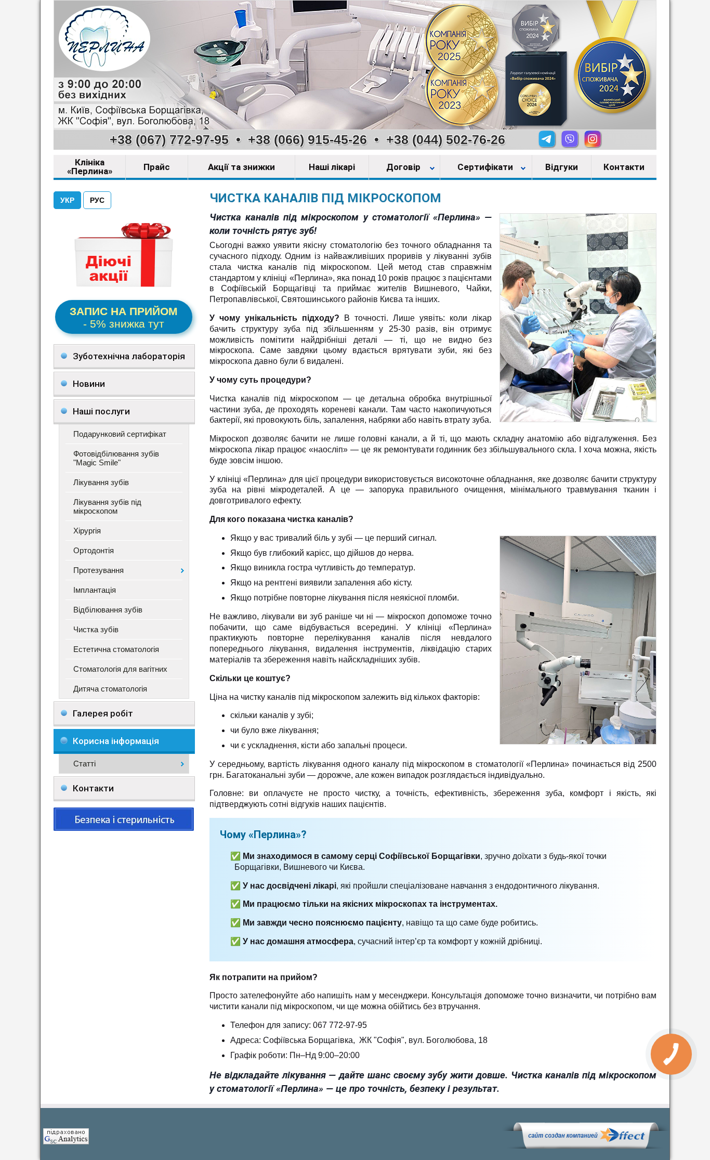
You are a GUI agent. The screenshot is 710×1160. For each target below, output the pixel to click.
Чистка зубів (96, 629)
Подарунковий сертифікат (119, 433)
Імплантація (94, 589)
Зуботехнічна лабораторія (129, 356)
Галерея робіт (103, 713)
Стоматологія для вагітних (120, 668)
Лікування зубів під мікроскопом (107, 506)
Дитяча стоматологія (110, 688)
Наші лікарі (332, 167)
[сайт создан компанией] (585, 1146)
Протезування (98, 570)
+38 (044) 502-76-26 (445, 139)
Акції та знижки (241, 167)
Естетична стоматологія (116, 649)
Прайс (156, 167)
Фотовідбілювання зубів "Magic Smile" (116, 458)
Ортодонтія (93, 550)
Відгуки (561, 167)
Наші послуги (101, 411)
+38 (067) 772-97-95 (169, 139)
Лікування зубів (101, 482)
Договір (404, 167)
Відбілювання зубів (107, 609)
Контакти (624, 167)
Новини (89, 384)
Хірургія (87, 530)
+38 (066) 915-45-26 (307, 139)
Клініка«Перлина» (89, 167)
